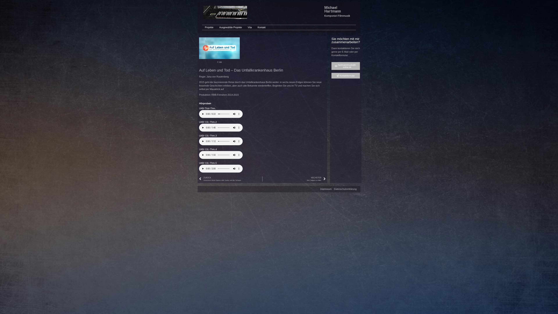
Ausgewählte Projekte (230, 27)
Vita (250, 27)
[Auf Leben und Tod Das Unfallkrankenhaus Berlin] (219, 48)
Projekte (209, 27)
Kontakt (261, 27)
